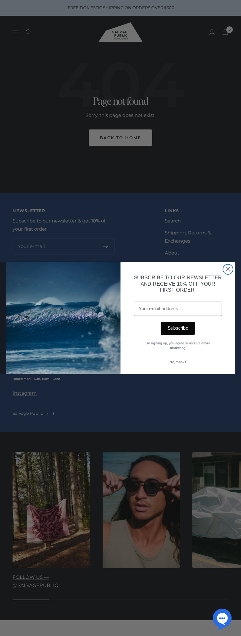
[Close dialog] (228, 269)
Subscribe (178, 328)
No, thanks (177, 362)
